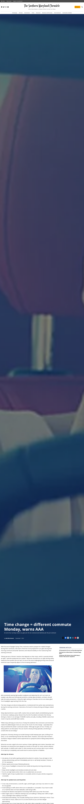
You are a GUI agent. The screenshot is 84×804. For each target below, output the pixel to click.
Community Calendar (67, 12)
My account (9, 1)
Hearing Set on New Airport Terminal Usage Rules (70, 653)
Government (27, 12)
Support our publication (17, 1)
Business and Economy (47, 12)
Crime (33, 12)
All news (21, 12)
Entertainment (57, 12)
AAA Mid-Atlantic (10, 638)
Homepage (14, 12)
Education (38, 12)
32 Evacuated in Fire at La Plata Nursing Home (70, 650)
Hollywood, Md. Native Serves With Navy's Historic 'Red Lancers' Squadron (69, 656)
